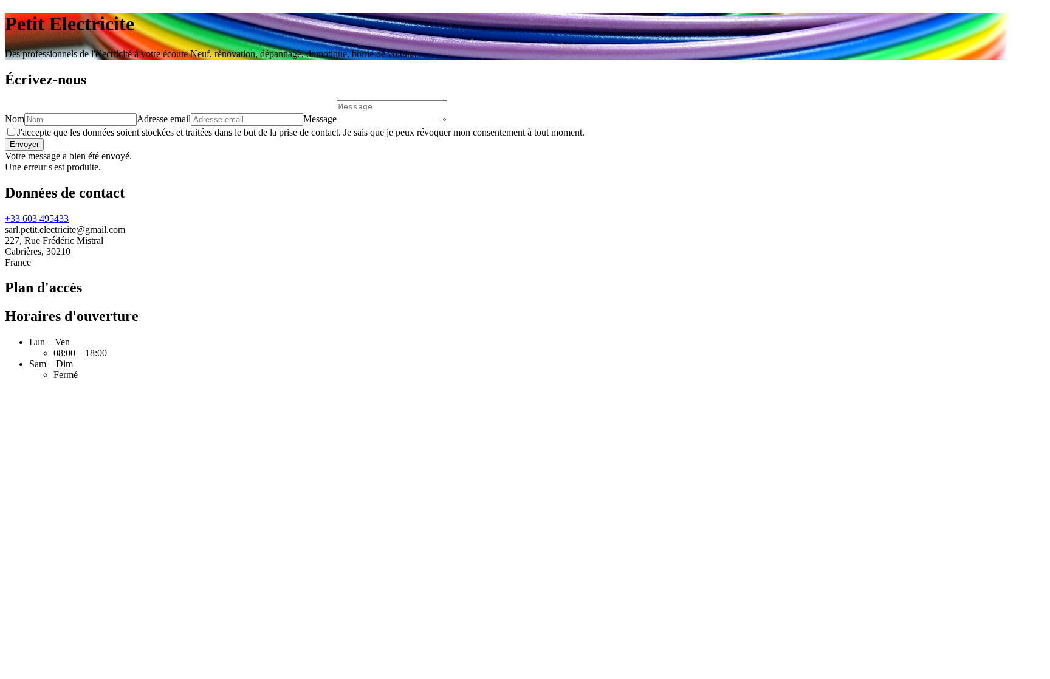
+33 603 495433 (37, 218)
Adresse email (164, 119)
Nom (14, 119)
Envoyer (24, 144)
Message (320, 119)
